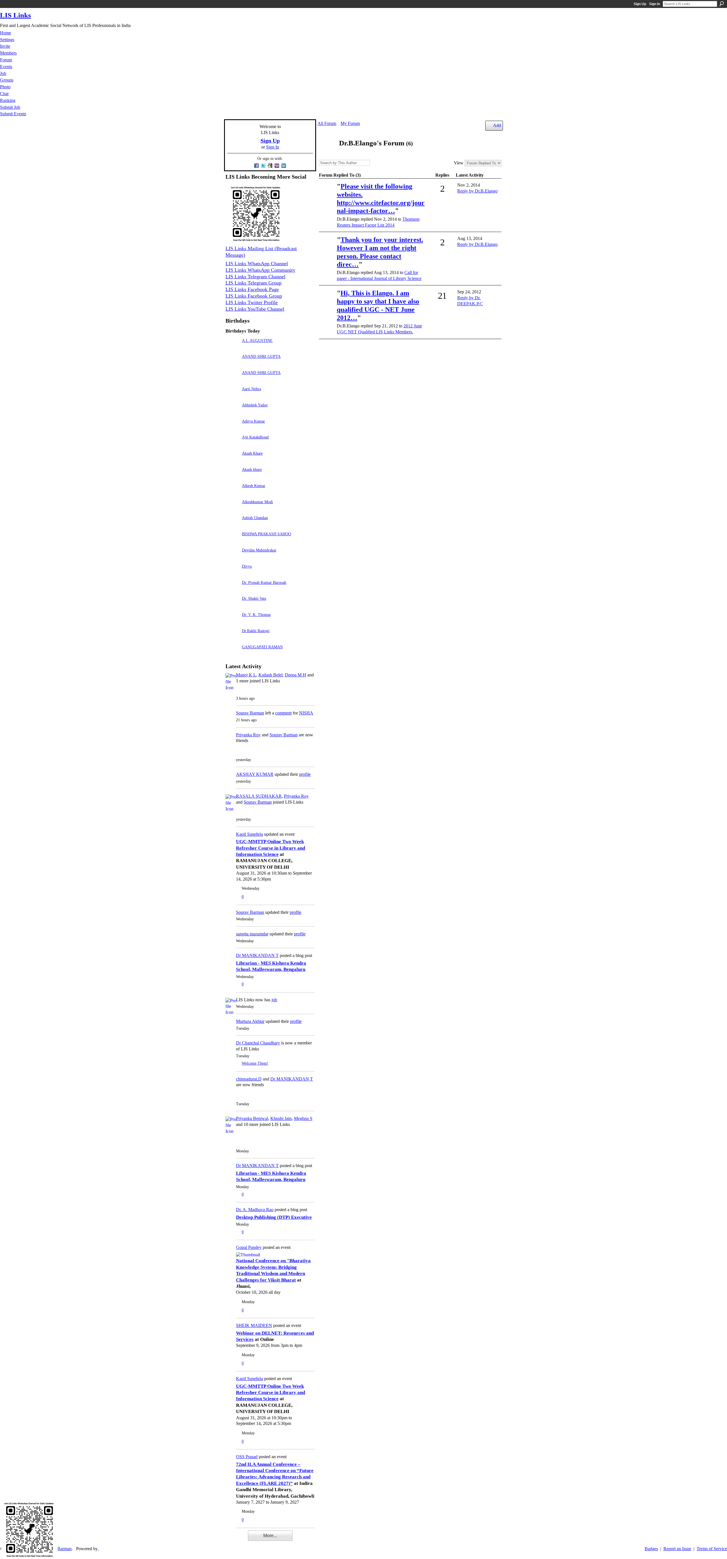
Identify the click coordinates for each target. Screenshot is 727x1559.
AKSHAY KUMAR (254, 774)
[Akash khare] (232, 477)
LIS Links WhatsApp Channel (256, 263)
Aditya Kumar (253, 421)
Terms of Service (712, 1548)
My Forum (350, 123)
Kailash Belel (270, 674)
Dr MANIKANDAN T (257, 955)
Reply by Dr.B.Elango (477, 191)
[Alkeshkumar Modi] (232, 509)
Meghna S (303, 1118)
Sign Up (640, 4)
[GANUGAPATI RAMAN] (232, 655)
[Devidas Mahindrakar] (232, 558)
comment (283, 712)
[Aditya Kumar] (232, 429)
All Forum (326, 123)
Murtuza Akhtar (250, 1021)
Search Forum (374, 163)
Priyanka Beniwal (252, 1118)
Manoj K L (246, 674)
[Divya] (232, 574)
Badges (651, 1548)
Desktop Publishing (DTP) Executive (274, 1217)
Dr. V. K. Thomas (256, 614)
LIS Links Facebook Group (253, 296)
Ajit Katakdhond (255, 437)
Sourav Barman (250, 712)
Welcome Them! (255, 1063)
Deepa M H (295, 674)
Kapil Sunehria (249, 834)
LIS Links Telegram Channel (255, 276)
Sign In (654, 4)
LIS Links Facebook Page (252, 289)
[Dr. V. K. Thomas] (232, 622)
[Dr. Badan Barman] (327, 301)
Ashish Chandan (255, 517)
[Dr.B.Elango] (326, 154)
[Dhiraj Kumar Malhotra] (327, 194)
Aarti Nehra (251, 388)
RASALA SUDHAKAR (259, 796)
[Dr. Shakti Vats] (232, 606)
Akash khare (252, 469)
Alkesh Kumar (253, 485)
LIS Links (15, 15)
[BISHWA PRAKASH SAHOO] (232, 542)
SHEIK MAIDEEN (254, 1325)
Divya (247, 566)
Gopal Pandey (249, 1247)
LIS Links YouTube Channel (254, 309)
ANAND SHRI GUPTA (261, 356)
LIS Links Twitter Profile (251, 302)
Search (721, 3)
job (274, 999)
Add (497, 125)
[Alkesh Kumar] (232, 493)
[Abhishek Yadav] (232, 413)
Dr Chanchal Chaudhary (258, 1042)
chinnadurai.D (249, 1079)
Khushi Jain (281, 1118)
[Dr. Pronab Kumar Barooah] (232, 590)
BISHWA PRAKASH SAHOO (266, 534)
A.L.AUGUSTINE (257, 340)
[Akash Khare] (232, 461)
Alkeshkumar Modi (257, 502)
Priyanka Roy (248, 734)
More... (270, 1535)
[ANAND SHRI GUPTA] (232, 364)
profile (305, 774)
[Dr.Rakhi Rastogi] (232, 638)
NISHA (306, 712)
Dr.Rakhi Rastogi (256, 630)
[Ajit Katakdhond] (232, 445)
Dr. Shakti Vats (254, 598)
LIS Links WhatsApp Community (260, 270)
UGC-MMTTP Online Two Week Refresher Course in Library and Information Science (270, 848)
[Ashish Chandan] (232, 525)
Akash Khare (252, 453)
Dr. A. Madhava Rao (254, 1209)
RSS (228, 1539)
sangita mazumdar (252, 933)
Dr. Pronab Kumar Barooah (264, 582)
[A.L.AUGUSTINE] (232, 348)
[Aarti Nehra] (232, 396)
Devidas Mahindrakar (259, 550)
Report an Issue (677, 1548)
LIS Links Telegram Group (253, 283)
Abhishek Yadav (255, 405)
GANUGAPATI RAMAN (262, 647)
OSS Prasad (247, 1456)
